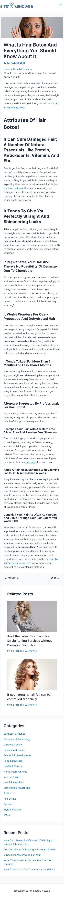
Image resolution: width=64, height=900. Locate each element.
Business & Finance (14, 733)
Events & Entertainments (17, 755)
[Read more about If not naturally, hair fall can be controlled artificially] (32, 674)
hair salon (30, 462)
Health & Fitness (13, 766)
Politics (7, 793)
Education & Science (15, 750)
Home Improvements (15, 771)
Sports (7, 804)
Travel (7, 814)
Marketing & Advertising (17, 787)
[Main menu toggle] (60, 5)
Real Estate (10, 798)
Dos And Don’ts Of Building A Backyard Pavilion (30, 849)
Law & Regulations (14, 782)
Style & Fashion (14, 651)
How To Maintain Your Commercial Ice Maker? (29, 869)
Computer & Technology (17, 739)
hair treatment (16, 188)
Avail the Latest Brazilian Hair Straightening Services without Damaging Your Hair (29, 640)
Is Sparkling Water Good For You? (22, 854)
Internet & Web (12, 777)
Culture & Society (13, 744)
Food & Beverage (13, 760)
